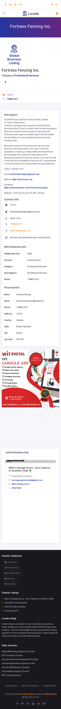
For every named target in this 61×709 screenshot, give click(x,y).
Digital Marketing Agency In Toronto (18, 651)
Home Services (16, 460)
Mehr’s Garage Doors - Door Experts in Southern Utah (29, 599)
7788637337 (12, 99)
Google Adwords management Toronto (20, 659)
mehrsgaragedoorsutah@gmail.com (26, 480)
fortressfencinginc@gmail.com (25, 174)
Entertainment (12, 568)
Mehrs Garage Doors (20, 484)
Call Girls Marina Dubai (15, 607)
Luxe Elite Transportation (15, 603)
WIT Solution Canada (11, 675)
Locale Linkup (27, 694)
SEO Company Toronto (12, 655)
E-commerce (11, 562)
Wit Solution (51, 694)
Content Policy (49, 686)
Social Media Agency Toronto (15, 671)
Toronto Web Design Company (16, 667)
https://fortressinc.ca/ (22, 179)
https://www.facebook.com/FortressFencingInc (26, 188)
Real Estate (11, 584)
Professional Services (26, 75)
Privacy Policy (11, 686)
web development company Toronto (18, 663)
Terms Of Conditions (30, 686)
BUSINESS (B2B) (13, 573)
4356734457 (16, 488)
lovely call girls (11, 611)
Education (10, 579)
